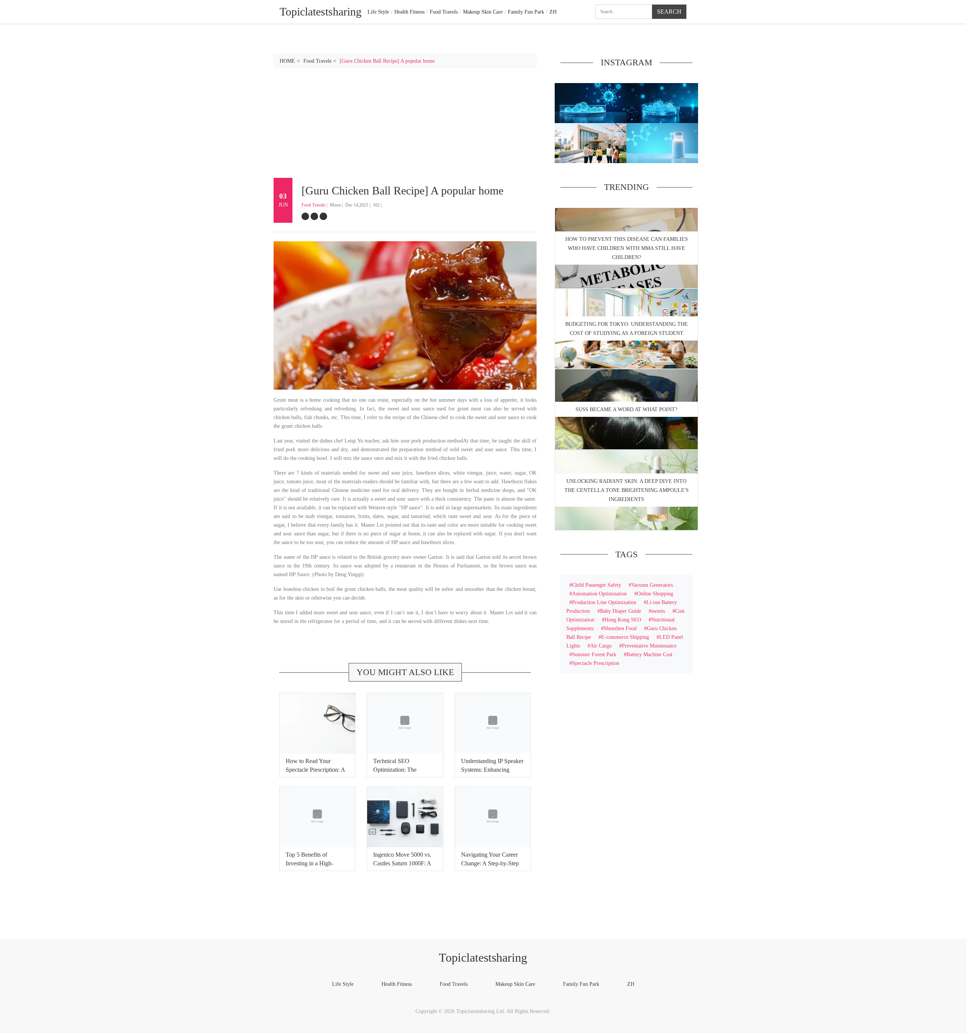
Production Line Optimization (604, 602)
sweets (658, 611)
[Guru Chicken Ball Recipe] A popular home (387, 61)
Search (669, 11)
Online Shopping (655, 594)
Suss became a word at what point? (626, 409)
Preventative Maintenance (649, 646)
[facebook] (305, 216)
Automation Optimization (599, 594)
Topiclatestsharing (483, 957)
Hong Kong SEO (623, 620)
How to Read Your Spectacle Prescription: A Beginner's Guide (315, 770)
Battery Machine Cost (649, 654)
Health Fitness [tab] (409, 12)
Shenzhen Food (620, 628)
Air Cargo (601, 646)
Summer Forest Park (594, 654)
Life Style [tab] (378, 12)
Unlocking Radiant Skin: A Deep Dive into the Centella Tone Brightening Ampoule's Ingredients (627, 490)
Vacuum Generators (652, 585)
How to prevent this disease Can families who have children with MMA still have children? (626, 248)
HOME (287, 61)
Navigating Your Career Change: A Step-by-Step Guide (490, 863)
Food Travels (317, 61)
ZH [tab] (553, 12)
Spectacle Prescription (595, 663)
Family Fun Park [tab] (526, 12)
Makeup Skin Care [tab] (483, 12)
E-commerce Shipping (625, 637)
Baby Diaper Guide (620, 611)
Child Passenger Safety (596, 585)
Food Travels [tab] (444, 12)
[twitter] (314, 216)
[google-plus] (323, 216)
